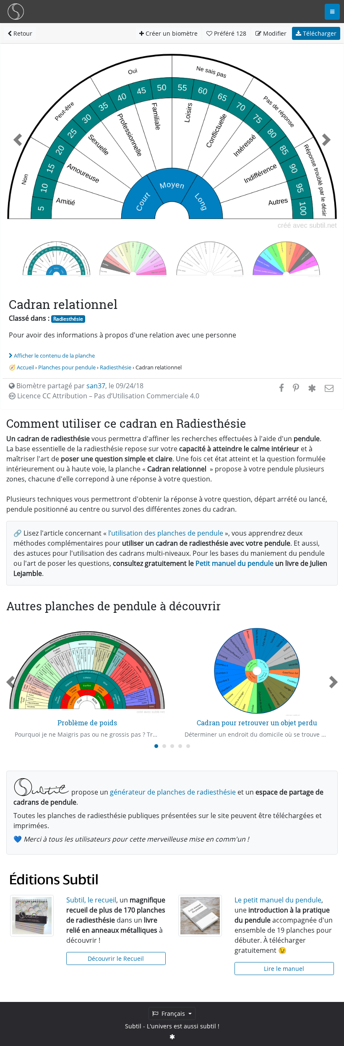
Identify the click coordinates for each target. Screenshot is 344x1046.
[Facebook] (281, 388)
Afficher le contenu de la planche (54, 355)
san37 (95, 385)
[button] (17, 140)
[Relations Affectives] (286, 258)
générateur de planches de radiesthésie (173, 792)
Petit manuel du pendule (234, 563)
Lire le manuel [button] (284, 969)
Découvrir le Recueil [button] (116, 958)
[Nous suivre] (172, 1037)
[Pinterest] (295, 388)
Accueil (25, 367)
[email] (328, 388)
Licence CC (107, 395)
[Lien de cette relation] (133, 258)
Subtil (133, 1026)
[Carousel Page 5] (188, 746)
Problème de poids (87, 722)
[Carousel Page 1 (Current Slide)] (156, 746)
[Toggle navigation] (332, 12)
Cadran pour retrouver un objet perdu (257, 722)
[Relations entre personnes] (210, 258)
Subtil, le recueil (91, 900)
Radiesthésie (68, 318)
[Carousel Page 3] (172, 746)
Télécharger (318, 33)
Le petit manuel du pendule (278, 900)
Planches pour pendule (67, 367)
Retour (22, 33)
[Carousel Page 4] (180, 746)
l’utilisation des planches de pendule (165, 533)
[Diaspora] (312, 388)
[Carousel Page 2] (164, 746)
